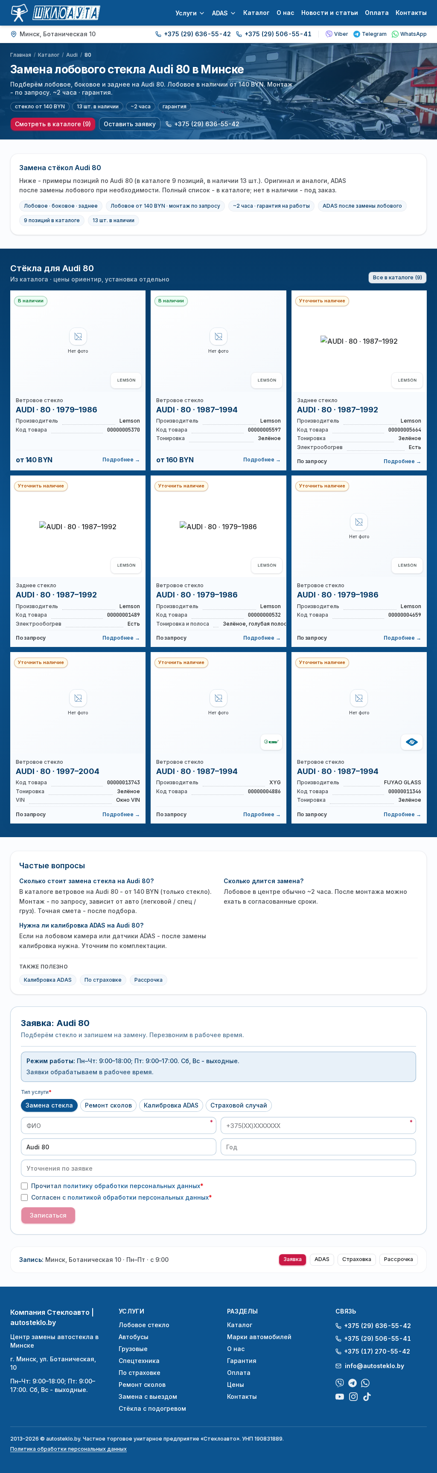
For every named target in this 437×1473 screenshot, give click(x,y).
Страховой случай (238, 1105)
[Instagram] (353, 1396)
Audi (72, 55)
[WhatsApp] (365, 1383)
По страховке (103, 980)
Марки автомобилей (259, 1336)
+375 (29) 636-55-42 (197, 34)
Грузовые (133, 1348)
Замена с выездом (148, 1396)
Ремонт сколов (108, 1105)
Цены (235, 1384)
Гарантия (241, 1360)
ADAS (220, 13)
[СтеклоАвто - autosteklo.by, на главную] (55, 12)
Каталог (256, 12)
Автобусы (134, 1336)
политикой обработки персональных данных (138, 1197)
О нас (285, 12)
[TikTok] (367, 1396)
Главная (20, 55)
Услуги (186, 13)
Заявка (292, 1259)
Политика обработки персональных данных (68, 1449)
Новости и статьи (329, 12)
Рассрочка (148, 980)
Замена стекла (49, 1105)
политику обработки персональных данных (131, 1185)
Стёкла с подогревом (152, 1408)
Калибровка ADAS (48, 980)
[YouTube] (339, 1396)
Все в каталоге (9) (397, 277)
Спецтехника (139, 1360)
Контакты (411, 12)
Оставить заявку (130, 124)
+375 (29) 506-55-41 (278, 34)
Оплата (377, 12)
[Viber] (339, 1383)
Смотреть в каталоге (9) (53, 124)
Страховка (356, 1259)
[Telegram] (352, 1383)
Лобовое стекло (144, 1324)
